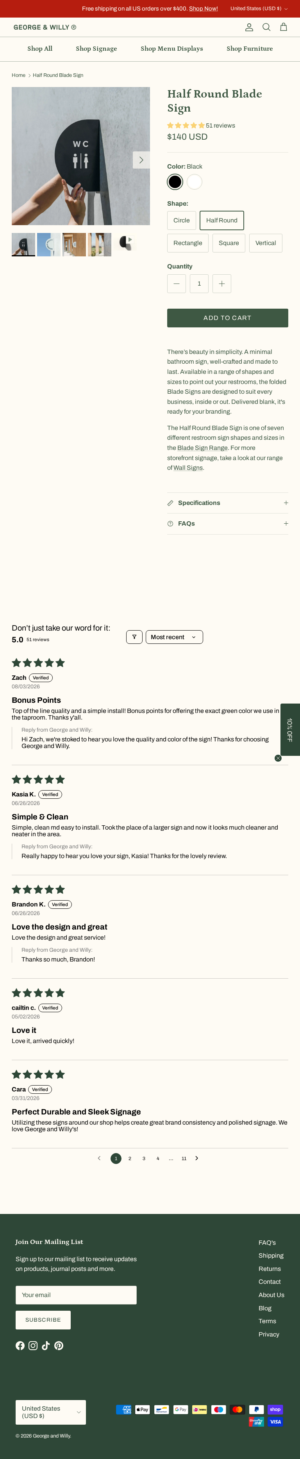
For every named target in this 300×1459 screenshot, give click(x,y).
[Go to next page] (199, 1158)
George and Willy (51, 1436)
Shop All (39, 49)
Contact (270, 1281)
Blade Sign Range (202, 447)
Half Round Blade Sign (58, 75)
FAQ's (267, 1242)
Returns (270, 1268)
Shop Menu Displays (172, 49)
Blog (265, 1308)
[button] (186, 125)
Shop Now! (203, 8)
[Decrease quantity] (176, 283)
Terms (267, 1321)
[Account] (247, 27)
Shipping (271, 1255)
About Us (271, 1295)
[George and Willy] (45, 27)
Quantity (180, 266)
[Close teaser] (278, 758)
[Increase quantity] (221, 283)
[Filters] (134, 637)
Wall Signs (188, 467)
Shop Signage (96, 49)
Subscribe (43, 1320)
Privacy (269, 1334)
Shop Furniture (250, 49)
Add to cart (228, 318)
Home (18, 75)
